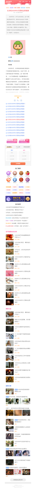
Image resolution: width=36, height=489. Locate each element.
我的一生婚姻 (17, 7)
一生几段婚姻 (27, 193)
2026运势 (8, 187)
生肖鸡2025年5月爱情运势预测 (15, 130)
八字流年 (27, 189)
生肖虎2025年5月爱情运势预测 (15, 111)
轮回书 (14, 187)
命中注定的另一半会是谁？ (17, 220)
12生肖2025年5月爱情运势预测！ (16, 103)
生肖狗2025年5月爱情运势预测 (15, 132)
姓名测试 (12, 7)
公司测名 (15, 189)
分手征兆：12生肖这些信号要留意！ (15, 212)
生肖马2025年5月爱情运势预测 (15, 122)
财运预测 (8, 189)
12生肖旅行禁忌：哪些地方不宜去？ (15, 210)
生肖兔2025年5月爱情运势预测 (15, 114)
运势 (23, 1)
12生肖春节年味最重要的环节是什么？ (15, 207)
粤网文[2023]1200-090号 (18, 487)
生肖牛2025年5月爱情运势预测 (15, 109)
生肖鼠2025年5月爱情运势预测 (15, 106)
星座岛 (7, 7)
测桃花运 (21, 192)
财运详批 (21, 187)
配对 (27, 1)
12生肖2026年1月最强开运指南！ (14, 215)
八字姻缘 (27, 187)
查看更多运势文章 (18, 479)
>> (21, 100)
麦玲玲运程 (23, 7)
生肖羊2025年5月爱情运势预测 (15, 125)
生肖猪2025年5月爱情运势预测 (15, 135)
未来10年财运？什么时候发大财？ (17, 218)
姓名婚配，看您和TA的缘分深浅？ (17, 223)
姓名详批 (28, 7)
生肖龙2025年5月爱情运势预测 (15, 117)
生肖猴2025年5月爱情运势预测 (15, 127)
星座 (20, 1)
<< (15, 100)
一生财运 (8, 192)
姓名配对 (15, 192)
